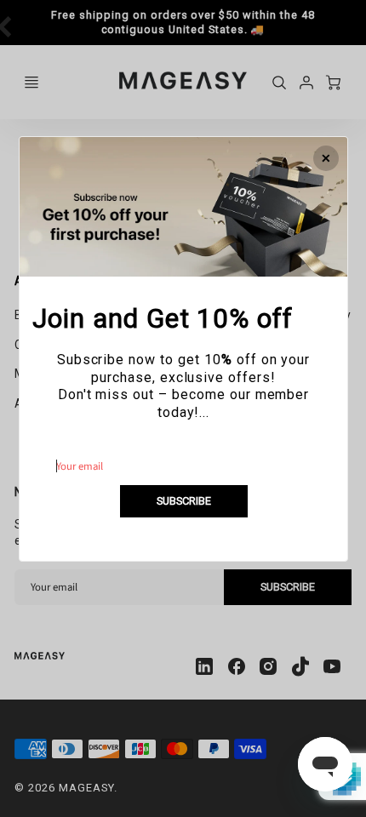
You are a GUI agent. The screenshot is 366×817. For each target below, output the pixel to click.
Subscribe (183, 500)
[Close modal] (326, 158)
